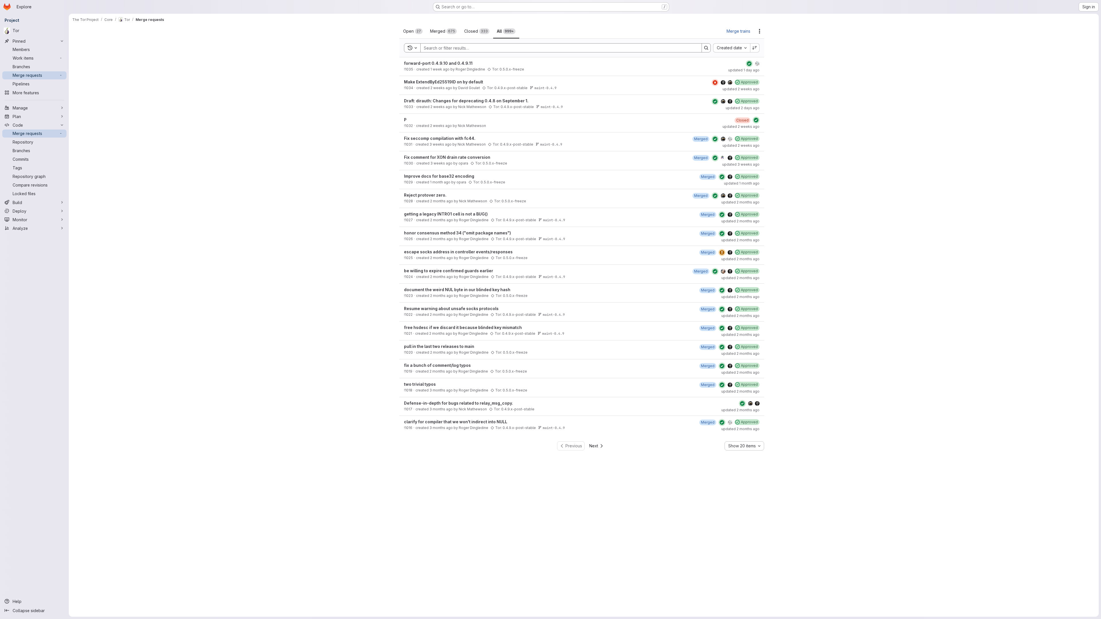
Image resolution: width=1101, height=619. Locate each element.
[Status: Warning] (722, 252)
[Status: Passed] (749, 63)
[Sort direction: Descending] (755, 47)
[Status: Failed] (715, 82)
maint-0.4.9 (545, 88)
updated (744, 70)
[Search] (706, 47)
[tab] (412, 31)
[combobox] (731, 47)
